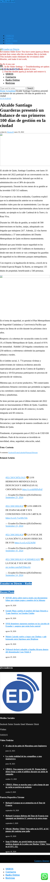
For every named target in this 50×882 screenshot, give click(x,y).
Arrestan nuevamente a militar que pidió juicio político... (24, 11)
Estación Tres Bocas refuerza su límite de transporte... (23, 3)
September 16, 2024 (14, 550)
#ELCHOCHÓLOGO (16, 477)
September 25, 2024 (14, 497)
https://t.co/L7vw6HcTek (17, 518)
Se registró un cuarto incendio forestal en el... (19, 6)
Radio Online (11, 40)
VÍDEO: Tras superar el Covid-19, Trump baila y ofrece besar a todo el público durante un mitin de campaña (27, 771)
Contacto (9, 38)
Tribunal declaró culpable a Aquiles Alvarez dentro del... (24, 1)
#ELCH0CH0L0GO (15, 559)
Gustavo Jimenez (41, 861)
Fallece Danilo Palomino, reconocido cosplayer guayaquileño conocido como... (20, 14)
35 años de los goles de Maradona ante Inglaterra (26, 746)
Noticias (9, 43)
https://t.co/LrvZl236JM (25, 542)
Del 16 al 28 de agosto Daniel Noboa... (17, 28)
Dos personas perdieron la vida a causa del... (19, 8)
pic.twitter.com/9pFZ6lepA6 (18, 567)
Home (2, 91)
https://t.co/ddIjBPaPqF (32, 489)
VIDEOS (10, 36)
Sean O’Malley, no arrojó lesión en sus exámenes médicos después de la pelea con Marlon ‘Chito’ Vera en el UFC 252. (28, 844)
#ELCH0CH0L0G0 (14, 506)
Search (30, 88)
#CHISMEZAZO (32, 559)
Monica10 (10, 132)
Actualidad (10, 91)
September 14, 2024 (14, 575)
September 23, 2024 (14, 526)
